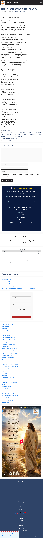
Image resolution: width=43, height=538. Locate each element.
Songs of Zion (6, 130)
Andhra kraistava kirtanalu (8, 324)
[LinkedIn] (23, 513)
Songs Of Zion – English (8, 393)
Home (21, 520)
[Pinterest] (28, 513)
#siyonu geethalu (27, 132)
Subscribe (21, 317)
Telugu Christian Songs (7, 136)
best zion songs (37, 132)
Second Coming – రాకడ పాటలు (9, 382)
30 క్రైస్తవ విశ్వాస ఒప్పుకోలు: (8, 279)
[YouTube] (25, 513)
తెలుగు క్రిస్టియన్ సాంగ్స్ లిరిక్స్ (20, 136)
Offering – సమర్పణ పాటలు (8, 368)
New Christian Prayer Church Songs (11, 364)
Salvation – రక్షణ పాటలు (7, 380)
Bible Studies (5, 326)
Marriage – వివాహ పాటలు (8, 357)
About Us (21, 523)
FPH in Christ (11, 2)
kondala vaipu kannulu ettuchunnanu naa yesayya (15, 283)
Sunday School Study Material (10, 395)
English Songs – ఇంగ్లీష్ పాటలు (9, 348)
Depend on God (6, 281)
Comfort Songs (6, 333)
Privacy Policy (21, 528)
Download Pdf (5, 346)
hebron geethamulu (17, 134)
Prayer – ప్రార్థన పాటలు (7, 371)
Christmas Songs (6, 330)
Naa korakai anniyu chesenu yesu (32, 134)
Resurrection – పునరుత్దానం (8, 377)
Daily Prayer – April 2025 (8, 337)
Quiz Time (4, 373)
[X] (20, 513)
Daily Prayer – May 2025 (8, 342)
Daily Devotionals (6, 335)
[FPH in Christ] (3, 2)
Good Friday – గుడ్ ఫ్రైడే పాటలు (9, 351)
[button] (34, 2)
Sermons (4, 384)
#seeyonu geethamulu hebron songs (12, 132)
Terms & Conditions (21, 530)
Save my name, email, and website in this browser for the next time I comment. (20, 175)
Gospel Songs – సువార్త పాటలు (9, 353)
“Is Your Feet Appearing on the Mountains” (13, 286)
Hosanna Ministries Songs (8, 355)
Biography (4, 328)
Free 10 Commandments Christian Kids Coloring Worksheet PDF (19, 288)
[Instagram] (18, 513)
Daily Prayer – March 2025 (9, 339)
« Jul (21, 268)
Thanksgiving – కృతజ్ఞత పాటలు (9, 400)
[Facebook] (15, 513)
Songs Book (5, 388)
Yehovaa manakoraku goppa (10, 140)
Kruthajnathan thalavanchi (10, 138)
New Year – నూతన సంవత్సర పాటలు (10, 366)
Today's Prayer (5, 402)
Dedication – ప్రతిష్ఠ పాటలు (8, 344)
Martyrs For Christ (6, 359)
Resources (4, 375)
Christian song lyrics (6, 134)
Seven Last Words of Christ (9, 386)
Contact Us (21, 525)
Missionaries (5, 362)
